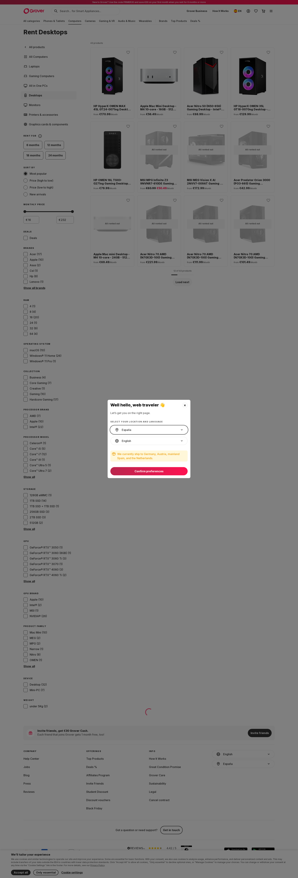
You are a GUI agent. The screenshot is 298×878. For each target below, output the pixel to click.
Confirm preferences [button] (149, 471)
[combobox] (149, 430)
